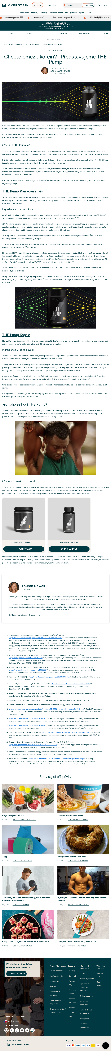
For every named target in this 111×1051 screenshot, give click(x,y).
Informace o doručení (55, 993)
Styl (46, 33)
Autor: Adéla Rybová (22, 861)
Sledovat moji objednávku (55, 1002)
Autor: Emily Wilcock (78, 905)
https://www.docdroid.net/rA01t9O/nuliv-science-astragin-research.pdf (57, 759)
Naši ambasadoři (85, 33)
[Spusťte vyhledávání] (65, 5)
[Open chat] (32, 1030)
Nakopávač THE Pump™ (24, 542)
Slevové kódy (100, 975)
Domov (7, 44)
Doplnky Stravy (21, 44)
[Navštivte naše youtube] (22, 1030)
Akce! (89, 12)
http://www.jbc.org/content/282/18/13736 (25, 658)
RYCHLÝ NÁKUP (25, 549)
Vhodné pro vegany (73, 1000)
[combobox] (79, 5)
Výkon (81, 12)
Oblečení (72, 976)
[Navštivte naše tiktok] (17, 1030)
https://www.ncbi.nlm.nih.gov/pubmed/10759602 (28, 719)
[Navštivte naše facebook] (12, 1030)
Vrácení (53, 986)
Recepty (63, 33)
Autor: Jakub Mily (21, 905)
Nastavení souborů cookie (15, 1016)
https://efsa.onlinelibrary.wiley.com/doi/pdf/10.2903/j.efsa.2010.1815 (35, 638)
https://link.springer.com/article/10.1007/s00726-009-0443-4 (66, 732)
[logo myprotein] (15, 5)
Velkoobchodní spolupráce (86, 1011)
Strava (30, 33)
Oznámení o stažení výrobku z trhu (57, 1010)
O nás (82, 973)
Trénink (12, 33)
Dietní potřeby (71, 12)
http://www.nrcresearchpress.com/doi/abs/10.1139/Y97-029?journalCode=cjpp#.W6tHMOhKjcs (46, 709)
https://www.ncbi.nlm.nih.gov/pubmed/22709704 (70, 684)
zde (38, 615)
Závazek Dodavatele (84, 1025)
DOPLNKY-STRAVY (55, 50)
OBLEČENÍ (52, 5)
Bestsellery (24, 12)
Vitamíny (44, 12)
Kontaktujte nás (56, 976)
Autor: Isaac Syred (77, 946)
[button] (105, 1045)
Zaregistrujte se (16, 973)
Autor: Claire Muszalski (24, 820)
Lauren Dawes (33, 586)
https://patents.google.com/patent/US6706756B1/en (49, 677)
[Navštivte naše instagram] (6, 1030)
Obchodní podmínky (84, 1003)
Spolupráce (84, 1018)
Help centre (54, 981)
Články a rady (72, 983)
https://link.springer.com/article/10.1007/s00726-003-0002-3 (33, 745)
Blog (13, 44)
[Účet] (99, 5)
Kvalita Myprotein (87, 978)
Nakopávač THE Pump (69, 542)
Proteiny (34, 12)
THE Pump (91, 134)
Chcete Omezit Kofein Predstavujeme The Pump (45, 44)
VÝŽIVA (37, 5)
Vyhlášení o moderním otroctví (84, 987)
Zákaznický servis (56, 971)
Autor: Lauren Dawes (60, 71)
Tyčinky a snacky (56, 12)
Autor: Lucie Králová (78, 861)
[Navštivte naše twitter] (27, 1030)
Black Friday (99, 983)
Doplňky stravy (72, 1014)
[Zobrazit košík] (105, 5)
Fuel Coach (89, 5)
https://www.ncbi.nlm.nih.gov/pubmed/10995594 (28, 670)
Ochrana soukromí (87, 996)
